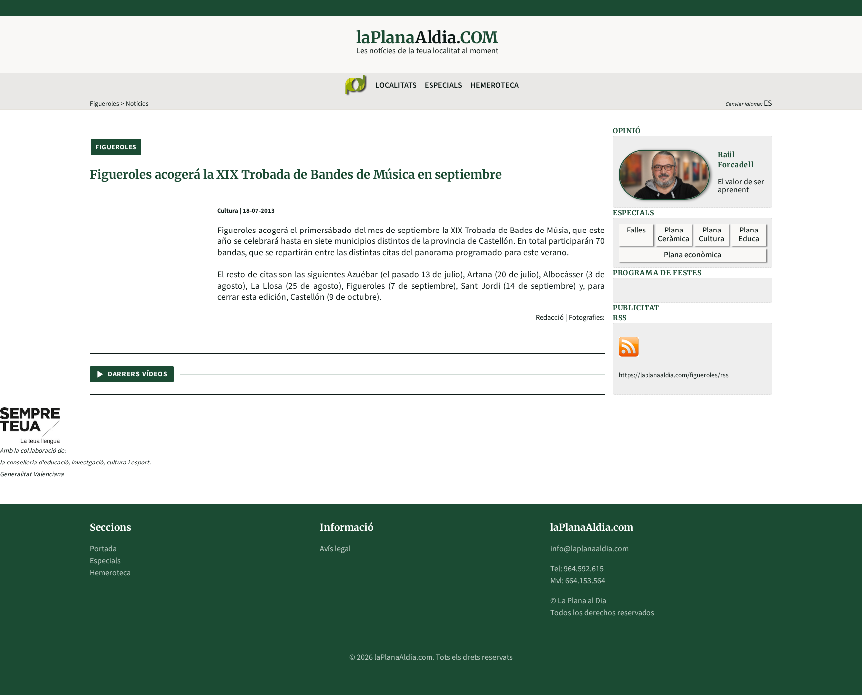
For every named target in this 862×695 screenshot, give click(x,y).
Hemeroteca (494, 85)
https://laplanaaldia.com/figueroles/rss (674, 375)
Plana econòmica (692, 254)
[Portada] (355, 85)
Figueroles (104, 103)
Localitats (396, 85)
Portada (103, 548)
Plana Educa (748, 234)
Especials (443, 85)
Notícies (137, 103)
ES (768, 103)
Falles (636, 230)
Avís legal (335, 548)
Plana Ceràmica (673, 234)
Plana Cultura (711, 234)
